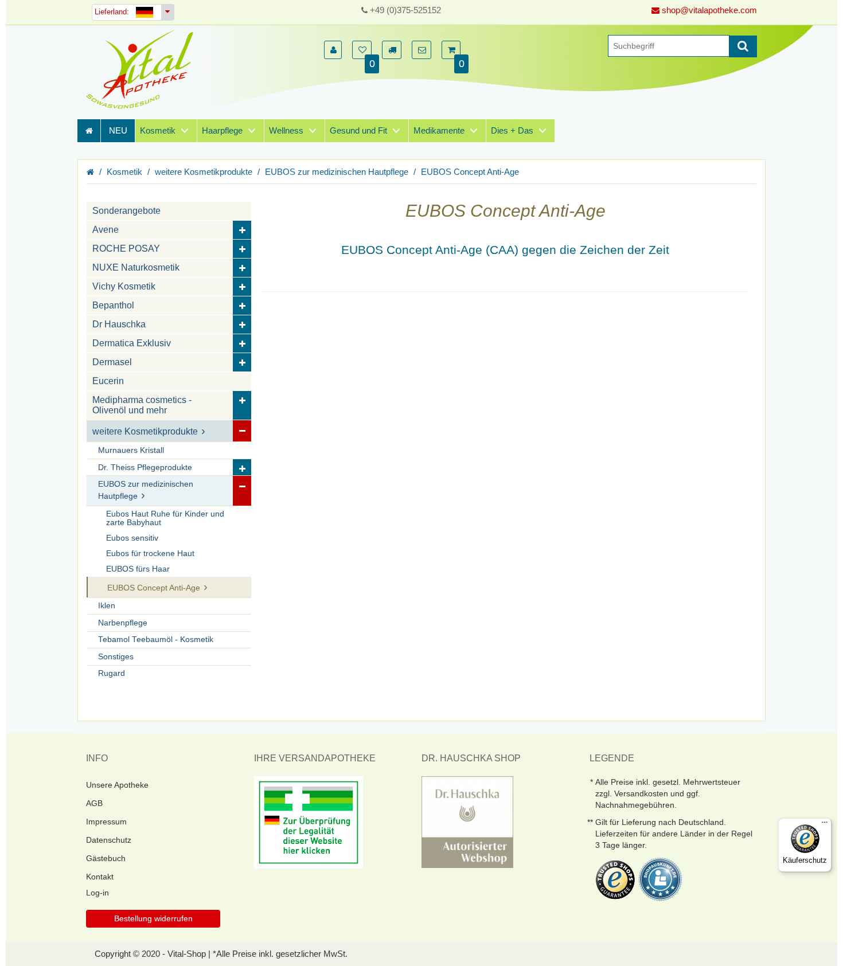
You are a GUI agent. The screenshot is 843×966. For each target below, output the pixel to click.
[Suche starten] (743, 46)
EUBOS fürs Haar (138, 569)
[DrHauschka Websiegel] (467, 821)
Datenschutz (108, 839)
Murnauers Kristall (131, 450)
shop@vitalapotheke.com (708, 10)
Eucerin (108, 381)
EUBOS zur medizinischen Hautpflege (336, 172)
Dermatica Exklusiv (131, 343)
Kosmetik (157, 130)
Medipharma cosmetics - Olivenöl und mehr (142, 405)
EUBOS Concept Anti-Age (470, 172)
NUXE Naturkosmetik (135, 267)
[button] (333, 50)
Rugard (111, 673)
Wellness (286, 130)
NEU (118, 130)
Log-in (97, 892)
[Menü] (825, 825)
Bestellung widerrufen (153, 918)
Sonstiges (116, 656)
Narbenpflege (122, 623)
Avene (105, 229)
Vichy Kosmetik (123, 286)
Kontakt (100, 876)
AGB (94, 803)
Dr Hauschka (119, 324)
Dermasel (112, 362)
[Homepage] (143, 69)
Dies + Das (512, 130)
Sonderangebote (126, 211)
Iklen (106, 605)
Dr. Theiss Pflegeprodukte (145, 467)
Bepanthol (113, 305)
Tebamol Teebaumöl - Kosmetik (155, 639)
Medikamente (439, 130)
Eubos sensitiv (132, 538)
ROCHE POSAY (126, 248)
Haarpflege (222, 130)
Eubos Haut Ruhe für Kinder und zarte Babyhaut (165, 518)
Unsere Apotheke (117, 784)
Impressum (106, 821)
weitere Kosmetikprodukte (203, 172)
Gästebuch (106, 858)
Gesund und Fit (358, 130)
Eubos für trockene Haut (150, 553)
